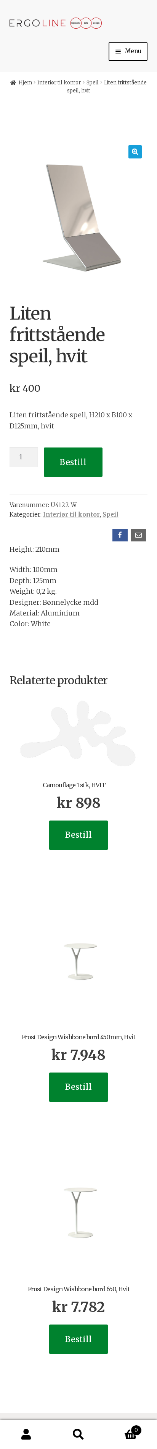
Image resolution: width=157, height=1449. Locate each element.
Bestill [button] (78, 835)
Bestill (73, 462)
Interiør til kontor (59, 82)
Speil (93, 82)
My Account (26, 1434)
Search (78, 1434)
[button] (135, 151)
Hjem (25, 82)
